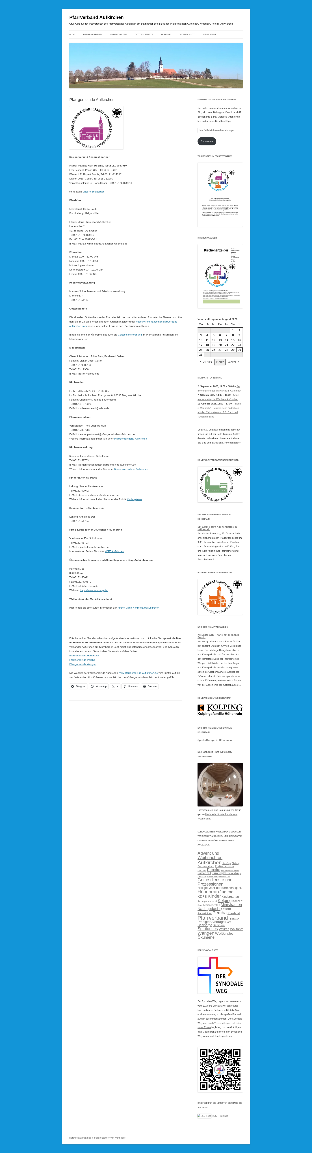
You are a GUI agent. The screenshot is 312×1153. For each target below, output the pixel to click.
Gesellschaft (224, 876)
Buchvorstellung (206, 866)
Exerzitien (202, 870)
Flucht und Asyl (232, 873)
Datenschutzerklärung (80, 1138)
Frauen (202, 876)
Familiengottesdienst (230, 870)
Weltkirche (224, 933)
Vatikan (224, 929)
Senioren (219, 925)
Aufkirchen (210, 862)
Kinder (214, 896)
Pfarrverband (92, 34)
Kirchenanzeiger (231, 442)
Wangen (206, 933)
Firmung (217, 873)
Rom (228, 921)
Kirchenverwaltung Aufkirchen (131, 469)
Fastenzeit (204, 873)
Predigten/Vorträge (211, 922)
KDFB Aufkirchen (114, 551)
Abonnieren (207, 141)
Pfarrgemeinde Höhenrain (84, 655)
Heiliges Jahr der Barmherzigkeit (220, 888)
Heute (220, 362)
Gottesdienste (144, 34)
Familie (213, 869)
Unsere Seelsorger (93, 191)
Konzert (237, 901)
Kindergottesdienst (207, 901)
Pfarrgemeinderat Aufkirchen (130, 438)
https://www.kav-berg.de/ (94, 590)
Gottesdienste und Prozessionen (215, 881)
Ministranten (231, 904)
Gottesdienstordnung (130, 334)
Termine (166, 34)
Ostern (226, 909)
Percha (219, 912)
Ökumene (206, 937)
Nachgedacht (209, 909)
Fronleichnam (212, 876)
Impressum (209, 34)
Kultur (200, 905)
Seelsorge (205, 925)
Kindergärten (118, 34)
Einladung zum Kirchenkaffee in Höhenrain (217, 528)
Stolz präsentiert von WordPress (109, 1138)
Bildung (235, 863)
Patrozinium (205, 913)
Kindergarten (230, 896)
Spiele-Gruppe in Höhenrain (215, 740)
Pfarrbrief (234, 913)
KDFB (202, 896)
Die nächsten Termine (210, 378)
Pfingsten (234, 918)
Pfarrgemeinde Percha (82, 659)
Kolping (225, 900)
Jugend (226, 892)
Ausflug (226, 863)
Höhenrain (208, 891)
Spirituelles (208, 928)
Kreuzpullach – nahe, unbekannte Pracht (218, 636)
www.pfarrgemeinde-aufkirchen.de (138, 672)
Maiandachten (211, 905)
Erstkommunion (224, 866)
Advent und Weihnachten (210, 855)
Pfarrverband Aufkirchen (96, 17)
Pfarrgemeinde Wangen (82, 664)
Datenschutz (187, 34)
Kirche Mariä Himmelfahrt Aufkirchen (138, 607)
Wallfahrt (236, 929)
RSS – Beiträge (219, 1116)
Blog (72, 34)
